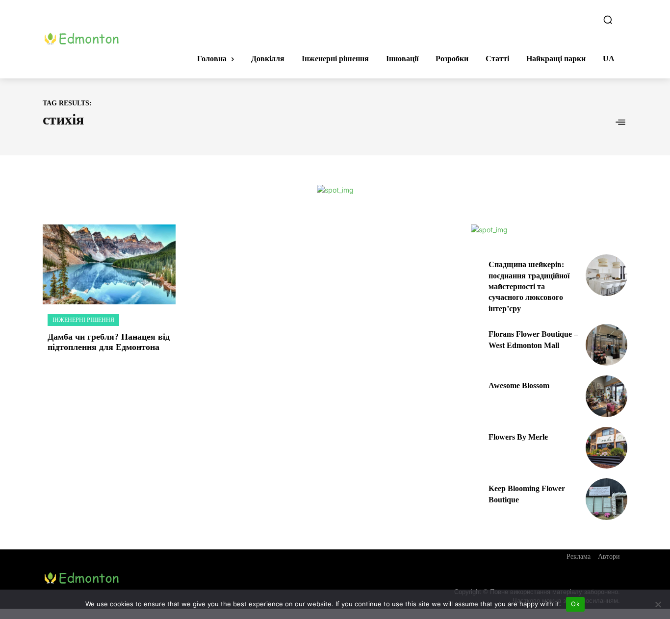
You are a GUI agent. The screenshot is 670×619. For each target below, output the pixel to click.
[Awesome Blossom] (606, 396)
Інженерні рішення (83, 320)
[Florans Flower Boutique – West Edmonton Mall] (606, 345)
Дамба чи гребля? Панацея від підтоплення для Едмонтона (109, 342)
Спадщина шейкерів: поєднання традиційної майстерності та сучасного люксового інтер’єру (529, 286)
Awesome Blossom (519, 385)
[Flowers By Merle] (606, 448)
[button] (607, 19)
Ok (575, 604)
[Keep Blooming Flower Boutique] (606, 499)
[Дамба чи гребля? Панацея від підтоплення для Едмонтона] (109, 264)
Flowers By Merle (518, 437)
